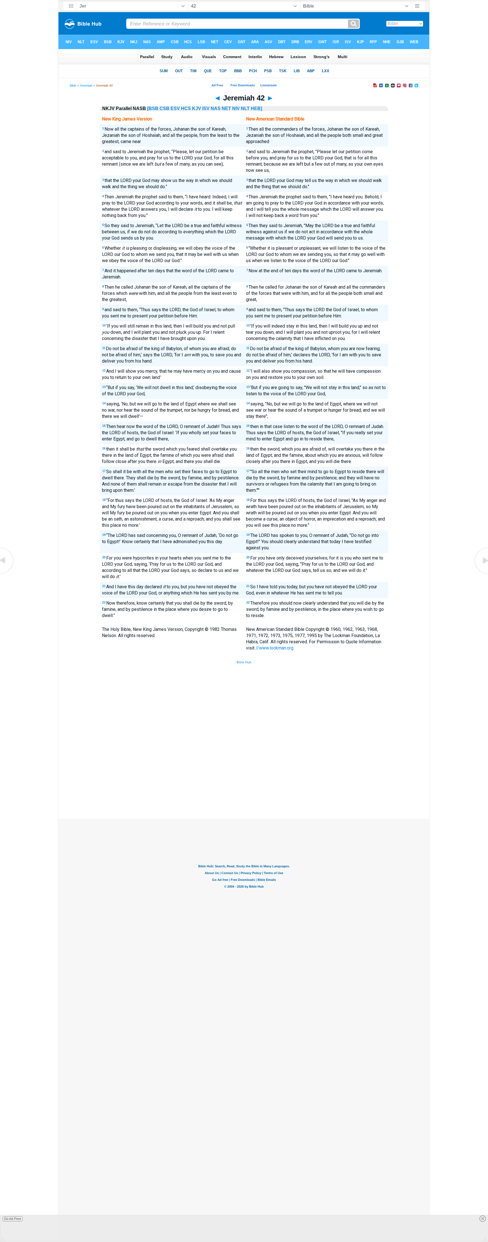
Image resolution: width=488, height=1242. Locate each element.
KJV (196, 108)
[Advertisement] (244, 777)
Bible (73, 85)
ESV (175, 108)
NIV (236, 108)
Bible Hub (244, 662)
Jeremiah (86, 85)
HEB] (256, 108)
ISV (206, 108)
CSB (164, 108)
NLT (245, 108)
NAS (216, 108)
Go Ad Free (12, 1219)
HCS (186, 108)
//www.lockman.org (274, 648)
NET (226, 108)
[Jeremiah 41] (7, 573)
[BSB (152, 108)
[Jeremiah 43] (481, 573)
